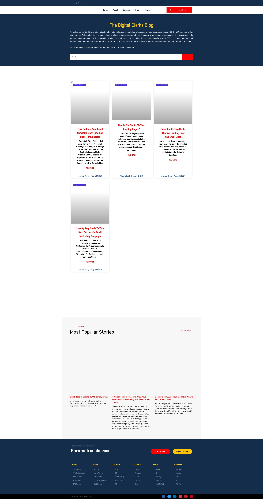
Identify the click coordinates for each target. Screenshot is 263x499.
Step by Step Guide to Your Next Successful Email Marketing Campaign (90, 232)
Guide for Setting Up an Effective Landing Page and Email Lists (173, 133)
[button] (162, 2)
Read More (90, 168)
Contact (147, 10)
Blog (137, 10)
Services (126, 10)
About (115, 10)
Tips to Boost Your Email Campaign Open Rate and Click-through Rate (90, 133)
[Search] (187, 57)
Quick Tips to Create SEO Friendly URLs (89, 397)
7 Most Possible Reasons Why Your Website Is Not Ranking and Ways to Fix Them (131, 399)
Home (105, 10)
